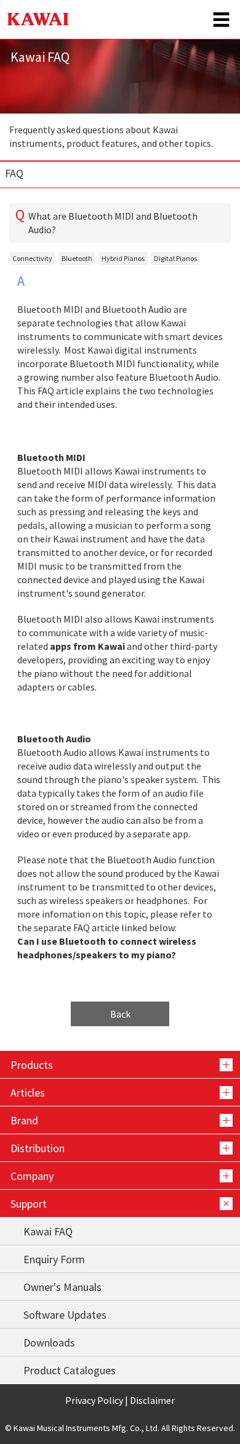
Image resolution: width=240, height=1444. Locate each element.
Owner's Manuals (62, 1287)
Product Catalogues (69, 1370)
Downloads (49, 1342)
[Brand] (120, 1120)
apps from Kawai (87, 646)
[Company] (120, 1175)
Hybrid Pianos (123, 258)
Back (120, 1014)
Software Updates (64, 1315)
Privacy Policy (94, 1400)
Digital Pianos (175, 258)
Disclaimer (152, 1400)
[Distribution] (120, 1147)
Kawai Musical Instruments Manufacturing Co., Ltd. (38, 19)
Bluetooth (77, 258)
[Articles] (120, 1092)
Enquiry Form (54, 1259)
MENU (221, 19)
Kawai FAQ (48, 1231)
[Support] (120, 1203)
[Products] (120, 1064)
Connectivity (32, 258)
